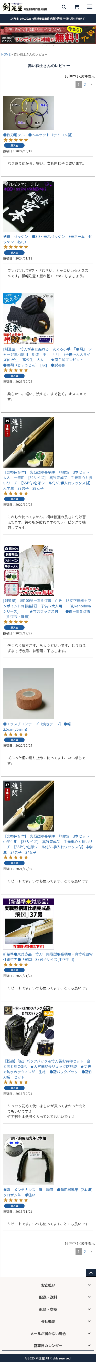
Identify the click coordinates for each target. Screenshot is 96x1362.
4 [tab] (53, 45)
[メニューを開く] (89, 7)
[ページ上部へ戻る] (91, 1273)
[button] (91, 84)
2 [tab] (46, 45)
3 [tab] (50, 45)
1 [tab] (43, 45)
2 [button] (85, 84)
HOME (5, 54)
